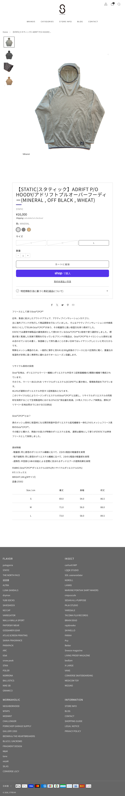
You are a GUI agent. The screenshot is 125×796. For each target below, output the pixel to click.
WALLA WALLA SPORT (13, 620)
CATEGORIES (47, 21)
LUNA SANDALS (10, 590)
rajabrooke (70, 625)
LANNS (68, 585)
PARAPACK (8, 645)
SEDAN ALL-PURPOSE (75, 600)
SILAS (5, 766)
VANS (67, 670)
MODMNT (7, 716)
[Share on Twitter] (62, 304)
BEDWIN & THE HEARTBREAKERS (19, 736)
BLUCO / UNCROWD (12, 741)
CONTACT (93, 21)
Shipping (19, 218)
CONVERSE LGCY (11, 771)
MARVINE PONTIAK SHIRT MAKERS (81, 590)
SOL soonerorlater (74, 575)
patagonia (8, 565)
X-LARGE (69, 665)
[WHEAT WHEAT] (29, 229)
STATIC (19, 209)
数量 (18, 250)
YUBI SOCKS (8, 600)
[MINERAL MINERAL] (18, 229)
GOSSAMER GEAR (11, 630)
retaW (6, 761)
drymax (6, 595)
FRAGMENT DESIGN (12, 746)
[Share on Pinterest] (68, 304)
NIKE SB (7, 685)
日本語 (6, 785)
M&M (5, 751)
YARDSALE (70, 610)
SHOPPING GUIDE (73, 721)
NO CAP (6, 610)
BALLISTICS (8, 680)
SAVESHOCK (9, 605)
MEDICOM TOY (72, 680)
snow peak (8, 660)
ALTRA (6, 585)
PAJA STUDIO (71, 605)
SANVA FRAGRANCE (12, 640)
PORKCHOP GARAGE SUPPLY (17, 726)
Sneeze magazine (73, 650)
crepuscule (70, 595)
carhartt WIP (71, 565)
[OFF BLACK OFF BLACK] (23, 229)
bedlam (69, 660)
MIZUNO (69, 685)
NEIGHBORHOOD (11, 706)
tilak (5, 655)
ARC (5, 650)
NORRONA (8, 675)
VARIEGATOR (9, 615)
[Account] (105, 4)
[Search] (118, 4)
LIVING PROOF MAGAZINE (77, 655)
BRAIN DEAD (71, 620)
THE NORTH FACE (11, 575)
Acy (66, 640)
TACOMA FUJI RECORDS (76, 615)
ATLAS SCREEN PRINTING (15, 635)
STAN (5, 665)
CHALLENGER (9, 721)
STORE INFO (65, 21)
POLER (6, 670)
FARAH (68, 635)
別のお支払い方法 (62, 281)
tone (5, 756)
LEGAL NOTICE (72, 726)
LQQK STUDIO (72, 570)
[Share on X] (57, 304)
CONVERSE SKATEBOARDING (79, 675)
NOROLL (69, 580)
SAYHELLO (70, 630)
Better (68, 645)
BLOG (80, 21)
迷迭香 (6, 580)
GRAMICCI (8, 690)
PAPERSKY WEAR (11, 625)
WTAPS (6, 711)
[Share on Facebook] (52, 304)
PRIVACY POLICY (73, 731)
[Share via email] (73, 304)
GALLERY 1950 (10, 731)
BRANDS (31, 21)
